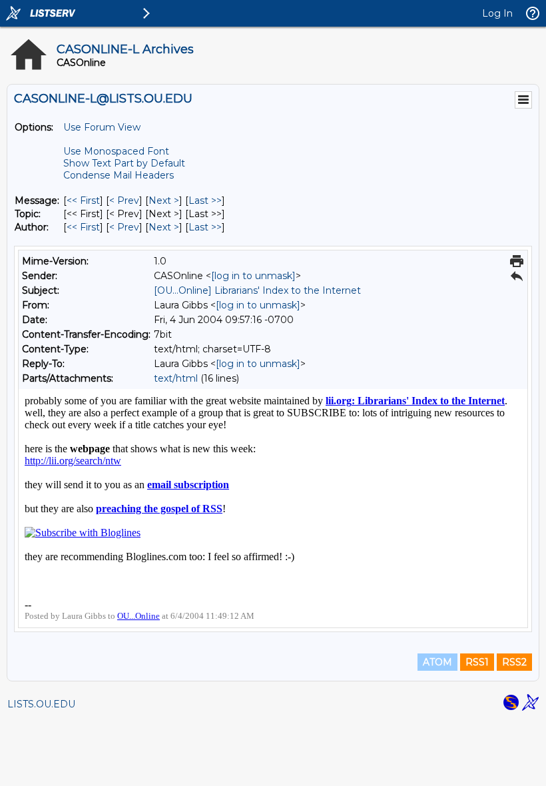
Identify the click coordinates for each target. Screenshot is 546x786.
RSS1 (477, 662)
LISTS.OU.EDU (41, 704)
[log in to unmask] (253, 276)
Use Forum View (101, 127)
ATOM (437, 662)
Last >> (205, 200)
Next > (163, 200)
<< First (83, 200)
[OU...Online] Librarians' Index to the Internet (257, 290)
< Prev (124, 200)
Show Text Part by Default (124, 163)
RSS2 (514, 662)
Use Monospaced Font (116, 151)
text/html (176, 378)
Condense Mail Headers (118, 175)
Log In (497, 13)
